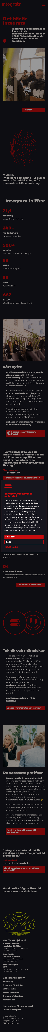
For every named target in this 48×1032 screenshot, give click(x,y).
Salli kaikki (10, 537)
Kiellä (8, 542)
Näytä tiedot (11, 547)
